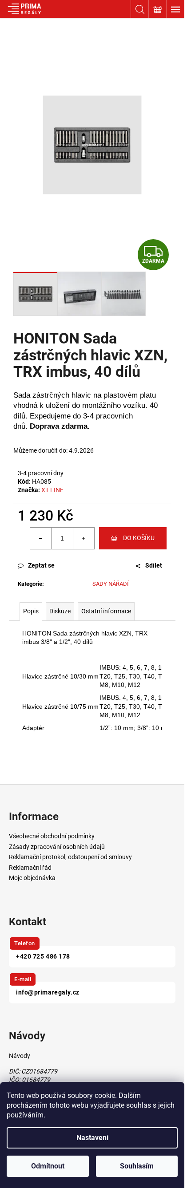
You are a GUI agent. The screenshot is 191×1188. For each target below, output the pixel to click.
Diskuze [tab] (60, 611)
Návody (19, 1055)
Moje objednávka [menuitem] (32, 877)
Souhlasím (137, 1166)
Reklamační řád (30, 867)
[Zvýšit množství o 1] (83, 538)
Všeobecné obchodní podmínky (52, 836)
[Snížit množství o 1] (41, 538)
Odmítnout (47, 1166)
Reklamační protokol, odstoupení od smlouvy (70, 856)
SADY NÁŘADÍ (110, 583)
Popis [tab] (31, 611)
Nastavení (92, 1137)
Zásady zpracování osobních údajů (57, 846)
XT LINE (52, 489)
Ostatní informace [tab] (106, 611)
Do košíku (139, 537)
